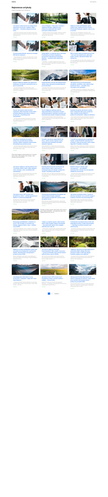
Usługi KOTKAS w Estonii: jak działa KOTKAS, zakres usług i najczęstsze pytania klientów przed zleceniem (54, 84)
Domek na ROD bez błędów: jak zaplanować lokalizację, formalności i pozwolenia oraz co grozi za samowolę (25, 84)
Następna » (56, 293)
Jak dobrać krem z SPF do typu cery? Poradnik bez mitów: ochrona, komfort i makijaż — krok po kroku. (52, 278)
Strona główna (93, 1)
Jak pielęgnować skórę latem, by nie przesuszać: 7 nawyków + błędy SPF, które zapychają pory (24, 278)
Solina (14, 2)
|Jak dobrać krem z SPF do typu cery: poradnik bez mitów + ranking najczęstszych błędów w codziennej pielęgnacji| (25, 196)
